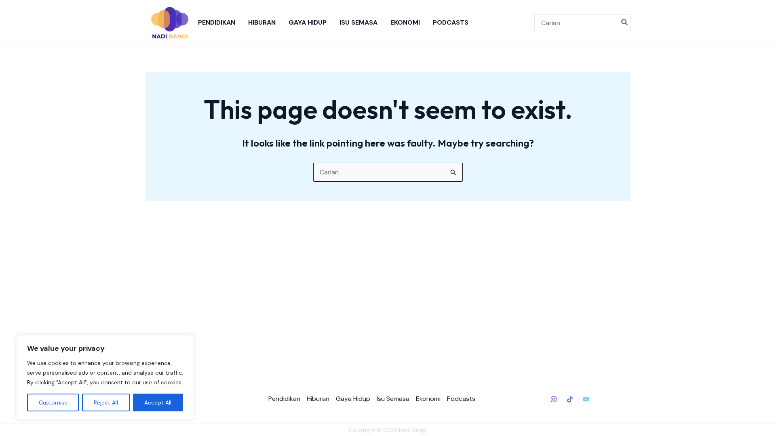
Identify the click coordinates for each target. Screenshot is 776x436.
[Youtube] (586, 399)
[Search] (625, 23)
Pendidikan (216, 22)
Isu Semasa (358, 22)
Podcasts (450, 22)
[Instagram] (553, 399)
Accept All (157, 402)
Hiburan (262, 22)
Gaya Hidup (308, 22)
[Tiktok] (570, 399)
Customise (53, 402)
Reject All (106, 402)
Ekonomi (405, 22)
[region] (105, 377)
